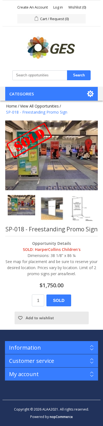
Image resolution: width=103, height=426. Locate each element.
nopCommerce (61, 416)
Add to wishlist (40, 318)
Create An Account (32, 7)
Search (79, 75)
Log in (58, 7)
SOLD (59, 300)
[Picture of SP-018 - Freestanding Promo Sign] (21, 209)
